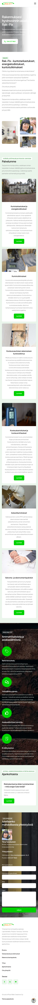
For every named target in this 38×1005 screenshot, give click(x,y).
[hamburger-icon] (35, 3)
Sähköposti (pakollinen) (9, 873)
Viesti (4, 890)
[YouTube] (15, 981)
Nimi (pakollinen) (7, 865)
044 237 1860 (12, 858)
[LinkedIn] (10, 981)
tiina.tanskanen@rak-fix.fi (20, 855)
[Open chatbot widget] (33, 1000)
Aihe (3, 882)
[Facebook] (4, 981)
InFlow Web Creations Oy (15, 994)
